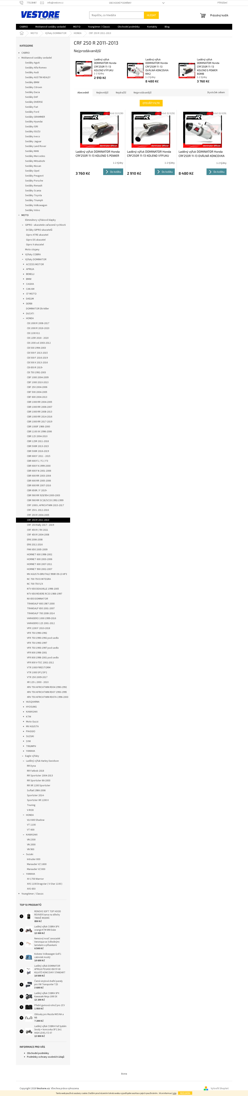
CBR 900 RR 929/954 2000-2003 (43, 495)
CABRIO (25, 53)
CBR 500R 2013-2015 (38, 446)
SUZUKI (30, 736)
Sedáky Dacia (32, 92)
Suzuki (29, 854)
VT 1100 (31, 825)
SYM (28, 741)
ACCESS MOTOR (35, 264)
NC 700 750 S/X (35, 584)
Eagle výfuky (32, 756)
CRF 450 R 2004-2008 (38, 535)
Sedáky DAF (31, 97)
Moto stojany (32, 249)
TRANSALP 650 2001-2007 (41, 608)
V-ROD (30, 810)
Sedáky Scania (33, 190)
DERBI (29, 304)
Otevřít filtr (151, 103)
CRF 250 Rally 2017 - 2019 (40, 525)
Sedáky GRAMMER (35, 117)
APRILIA (30, 269)
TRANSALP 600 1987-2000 (41, 604)
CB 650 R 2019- (35, 367)
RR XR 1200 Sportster (38, 785)
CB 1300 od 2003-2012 (39, 343)
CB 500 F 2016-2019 (37, 358)
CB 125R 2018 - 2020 (37, 338)
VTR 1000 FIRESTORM (38, 667)
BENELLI (30, 274)
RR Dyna (31, 766)
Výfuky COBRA (33, 254)
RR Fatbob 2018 (35, 771)
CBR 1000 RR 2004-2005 (39, 402)
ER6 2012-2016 (35, 544)
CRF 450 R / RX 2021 (37, 530)
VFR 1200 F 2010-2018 (38, 628)
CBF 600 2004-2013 (37, 397)
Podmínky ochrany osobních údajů (45, 1057)
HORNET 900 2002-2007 (39, 569)
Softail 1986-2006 (36, 790)
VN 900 (30, 849)
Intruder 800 (33, 859)
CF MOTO (31, 294)
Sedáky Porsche (34, 181)
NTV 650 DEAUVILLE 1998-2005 (43, 589)
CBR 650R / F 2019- (37, 490)
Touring (31, 805)
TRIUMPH (31, 746)
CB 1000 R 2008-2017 (38, 323)
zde (174, 1093)
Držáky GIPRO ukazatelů (39, 230)
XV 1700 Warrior (35, 879)
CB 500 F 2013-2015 (37, 353)
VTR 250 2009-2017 (37, 677)
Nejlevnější (102, 92)
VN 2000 (31, 844)
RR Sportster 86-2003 (38, 780)
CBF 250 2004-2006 (37, 387)
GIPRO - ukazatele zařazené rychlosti (45, 225)
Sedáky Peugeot (34, 176)
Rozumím (185, 1093)
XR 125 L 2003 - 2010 (37, 682)
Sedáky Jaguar (33, 141)
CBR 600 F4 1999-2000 (38, 466)
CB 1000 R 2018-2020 (38, 328)
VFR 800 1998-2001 (37, 653)
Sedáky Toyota (33, 195)
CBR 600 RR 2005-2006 (39, 481)
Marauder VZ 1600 (36, 864)
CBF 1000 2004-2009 (37, 377)
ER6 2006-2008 (35, 539)
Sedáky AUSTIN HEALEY (37, 77)
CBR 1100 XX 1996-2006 (39, 431)
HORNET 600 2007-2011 (39, 564)
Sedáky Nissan (33, 166)
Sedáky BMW (32, 82)
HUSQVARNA (32, 702)
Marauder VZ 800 (36, 869)
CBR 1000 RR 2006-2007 (39, 407)
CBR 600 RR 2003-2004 (39, 476)
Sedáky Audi (32, 72)
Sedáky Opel (32, 171)
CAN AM (30, 289)
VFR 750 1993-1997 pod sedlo (43, 648)
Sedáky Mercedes (35, 156)
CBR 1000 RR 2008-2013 (39, 412)
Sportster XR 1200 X (38, 800)
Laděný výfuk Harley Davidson (42, 761)
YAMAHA (30, 751)
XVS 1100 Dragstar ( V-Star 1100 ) (44, 884)
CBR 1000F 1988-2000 (38, 426)
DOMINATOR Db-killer (37, 308)
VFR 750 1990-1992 (37, 633)
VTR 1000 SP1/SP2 (37, 672)
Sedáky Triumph (34, 200)
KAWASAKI (31, 712)
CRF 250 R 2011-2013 (38, 520)
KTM (28, 717)
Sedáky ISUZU (32, 131)
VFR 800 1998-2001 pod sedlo (43, 657)
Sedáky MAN (32, 151)
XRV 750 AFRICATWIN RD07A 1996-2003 (47, 697)
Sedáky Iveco (32, 136)
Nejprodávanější (142, 92)
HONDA (30, 318)
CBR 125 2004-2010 (37, 436)
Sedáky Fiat (31, 107)
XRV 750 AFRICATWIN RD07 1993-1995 (47, 692)
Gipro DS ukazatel (36, 240)
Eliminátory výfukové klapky (40, 220)
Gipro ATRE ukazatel (37, 235)
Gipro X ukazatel (35, 244)
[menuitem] (24, 27)
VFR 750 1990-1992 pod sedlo (43, 638)
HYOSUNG (31, 707)
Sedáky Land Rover (35, 146)
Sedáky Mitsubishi (35, 161)
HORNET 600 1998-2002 (39, 554)
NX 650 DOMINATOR (37, 599)
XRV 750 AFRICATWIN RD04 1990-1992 (47, 687)
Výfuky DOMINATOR (35, 259)
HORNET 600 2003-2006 (39, 559)
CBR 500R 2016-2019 (38, 451)
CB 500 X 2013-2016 (37, 362)
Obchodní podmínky (120, 3)
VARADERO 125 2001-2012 (41, 623)
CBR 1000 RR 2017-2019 (39, 422)
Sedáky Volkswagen (36, 205)
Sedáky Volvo (32, 210)
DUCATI (30, 313)
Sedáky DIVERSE (34, 102)
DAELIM (30, 299)
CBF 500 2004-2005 (37, 392)
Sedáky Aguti (32, 63)
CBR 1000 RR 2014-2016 (39, 417)
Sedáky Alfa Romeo (36, 68)
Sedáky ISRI (31, 126)
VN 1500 (31, 839)
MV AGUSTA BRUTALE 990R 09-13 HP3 (47, 574)
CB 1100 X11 (33, 333)
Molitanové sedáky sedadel (36, 58)
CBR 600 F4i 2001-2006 (39, 471)
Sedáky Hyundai (34, 121)
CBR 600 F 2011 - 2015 (38, 456)
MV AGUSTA (32, 726)
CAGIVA (30, 284)
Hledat (151, 15)
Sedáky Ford (32, 112)
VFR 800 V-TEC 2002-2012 (40, 662)
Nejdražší (121, 92)
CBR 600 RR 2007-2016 (39, 485)
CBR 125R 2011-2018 (38, 441)
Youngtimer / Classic (32, 894)
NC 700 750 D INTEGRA (39, 579)
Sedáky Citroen (33, 87)
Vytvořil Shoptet (220, 1088)
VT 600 (30, 830)
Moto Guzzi (32, 722)
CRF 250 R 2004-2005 (38, 515)
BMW (28, 279)
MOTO (25, 215)
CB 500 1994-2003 (36, 348)
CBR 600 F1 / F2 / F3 (37, 461)
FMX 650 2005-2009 (37, 549)
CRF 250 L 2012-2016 (38, 510)
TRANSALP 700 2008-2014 (41, 613)
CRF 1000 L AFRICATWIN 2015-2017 (45, 505)
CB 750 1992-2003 (36, 372)
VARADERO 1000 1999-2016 (41, 618)
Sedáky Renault (33, 186)
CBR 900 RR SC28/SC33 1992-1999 (45, 500)
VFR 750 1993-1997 (37, 643)
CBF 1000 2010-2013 (37, 382)
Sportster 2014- (35, 795)
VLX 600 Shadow (35, 820)
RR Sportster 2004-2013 (40, 775)
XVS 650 (31, 889)
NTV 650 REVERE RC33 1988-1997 (44, 594)
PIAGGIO (30, 731)
